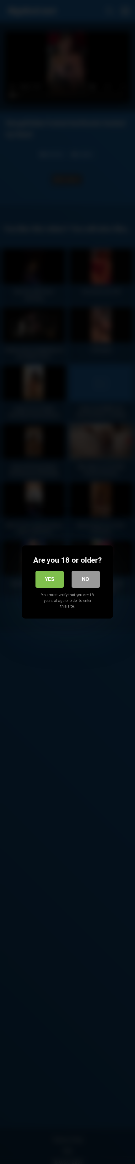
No (85, 579)
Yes (49, 579)
